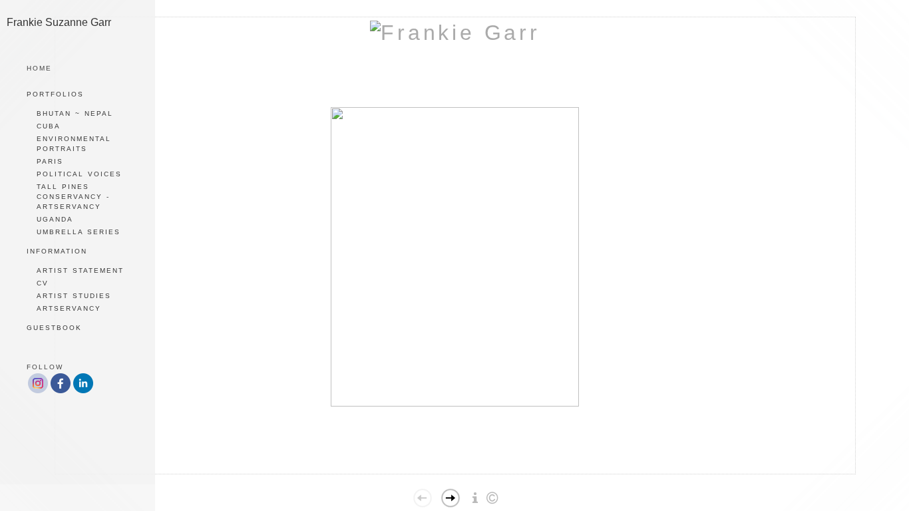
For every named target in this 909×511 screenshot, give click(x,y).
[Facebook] (60, 392)
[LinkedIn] (83, 392)
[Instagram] (38, 392)
